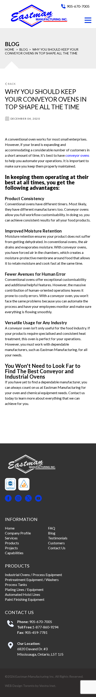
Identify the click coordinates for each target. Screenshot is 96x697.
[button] (88, 20)
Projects (11, 548)
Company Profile (18, 533)
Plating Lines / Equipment (24, 589)
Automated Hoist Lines (22, 594)
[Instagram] (18, 498)
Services (11, 538)
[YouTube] (38, 498)
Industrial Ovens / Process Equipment (33, 574)
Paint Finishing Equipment (24, 599)
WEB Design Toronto (20, 686)
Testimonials (57, 538)
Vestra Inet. (47, 686)
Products (12, 543)
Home (9, 49)
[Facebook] (8, 498)
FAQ (51, 528)
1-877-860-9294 (45, 627)
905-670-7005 (78, 6)
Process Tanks (16, 584)
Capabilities (14, 553)
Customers (56, 543)
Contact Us (56, 548)
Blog (23, 49)
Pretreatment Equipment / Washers (32, 579)
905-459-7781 (36, 632)
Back (12, 83)
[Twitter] (28, 498)
